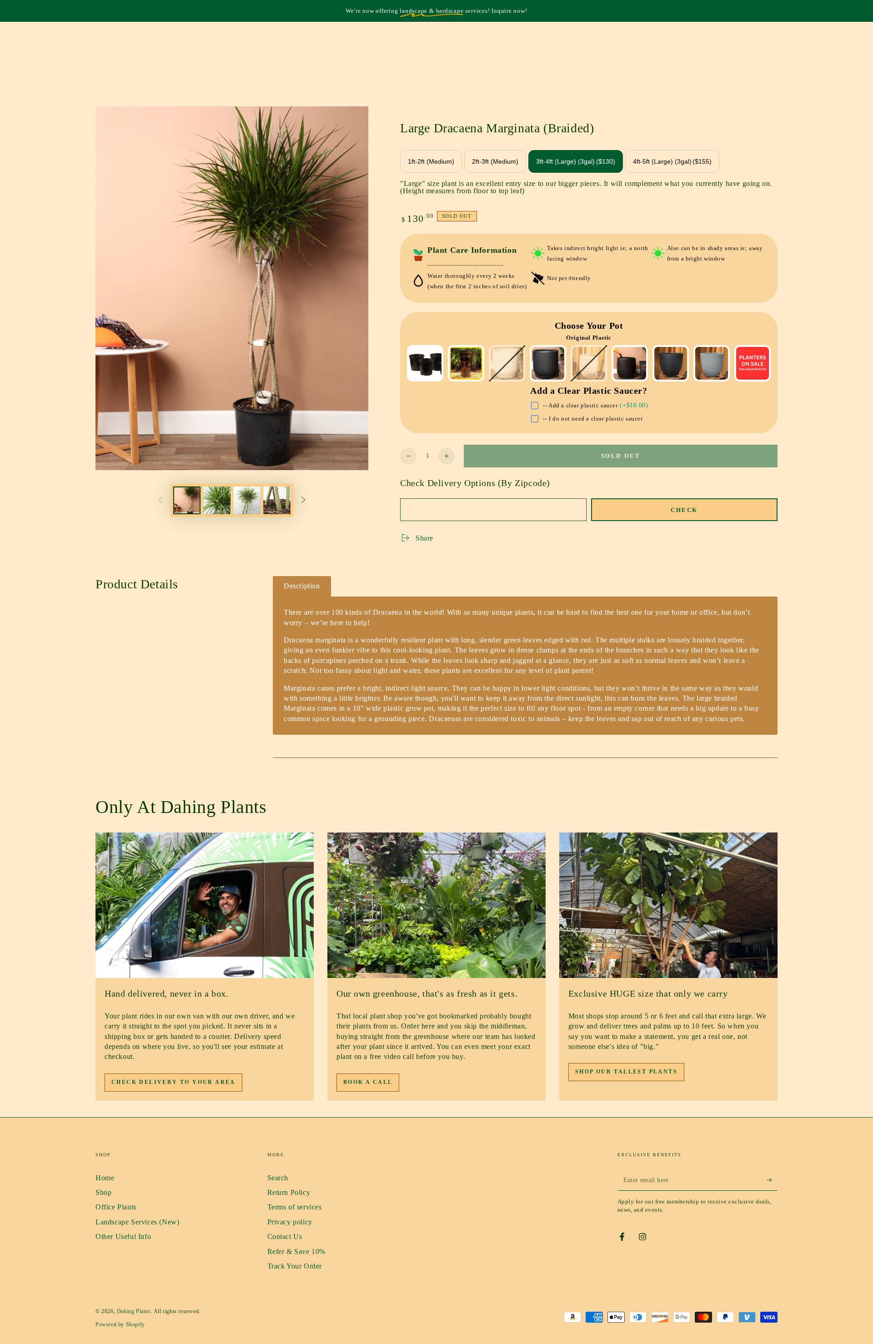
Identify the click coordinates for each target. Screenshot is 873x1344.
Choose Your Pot (589, 325)
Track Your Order (294, 1266)
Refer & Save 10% (296, 1251)
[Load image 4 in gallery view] (277, 500)
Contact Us (284, 1236)
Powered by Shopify (120, 1324)
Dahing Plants (134, 1311)
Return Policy (289, 1192)
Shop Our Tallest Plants (626, 1071)
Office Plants (115, 1207)
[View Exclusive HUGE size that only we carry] (668, 905)
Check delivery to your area (173, 1082)
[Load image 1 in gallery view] (187, 500)
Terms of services (294, 1207)
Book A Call (367, 1082)
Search (278, 1178)
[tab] (302, 586)
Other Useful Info (123, 1236)
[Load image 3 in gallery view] (247, 500)
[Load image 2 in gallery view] (217, 500)
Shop (103, 1192)
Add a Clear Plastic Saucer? (588, 390)
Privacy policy (289, 1222)
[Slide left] (161, 501)
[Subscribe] (772, 1180)
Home (104, 1178)
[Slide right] (303, 501)
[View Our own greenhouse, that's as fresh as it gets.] (436, 905)
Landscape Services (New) (137, 1222)
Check (684, 510)
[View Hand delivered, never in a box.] (204, 905)
